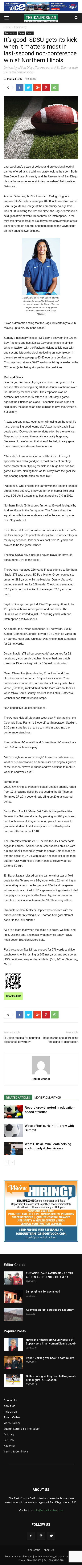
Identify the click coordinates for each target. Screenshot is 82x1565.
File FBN (9, 1440)
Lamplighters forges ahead (43, 1291)
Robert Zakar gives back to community (50, 1357)
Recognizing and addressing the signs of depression (60, 1040)
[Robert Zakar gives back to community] (13, 1362)
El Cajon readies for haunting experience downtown (22, 1040)
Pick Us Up (10, 1411)
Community (20, 27)
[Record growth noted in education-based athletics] (13, 1111)
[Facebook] (31, 1536)
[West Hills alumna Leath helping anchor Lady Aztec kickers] (13, 1148)
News (21, 33)
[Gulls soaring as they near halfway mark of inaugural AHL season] (13, 1380)
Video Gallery (12, 1423)
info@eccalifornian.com (48, 1510)
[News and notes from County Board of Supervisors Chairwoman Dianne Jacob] (13, 1344)
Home (7, 27)
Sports (29, 33)
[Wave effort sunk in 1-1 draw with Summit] (13, 1130)
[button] (76, 18)
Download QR (13, 996)
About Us (9, 1406)
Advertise (9, 1446)
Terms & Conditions (16, 1451)
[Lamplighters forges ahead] (13, 1296)
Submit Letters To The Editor (22, 1428)
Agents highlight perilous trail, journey (50, 1309)
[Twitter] (51, 1536)
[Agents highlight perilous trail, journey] (13, 1314)
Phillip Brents (14, 78)
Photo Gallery (12, 1417)
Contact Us (11, 1400)
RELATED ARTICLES (18, 1097)
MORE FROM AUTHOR (48, 1097)
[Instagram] (41, 1536)
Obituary (9, 1434)
